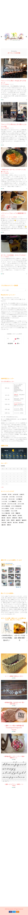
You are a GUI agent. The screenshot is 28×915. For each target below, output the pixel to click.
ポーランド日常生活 (5, 84)
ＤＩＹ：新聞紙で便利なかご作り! (14, 676)
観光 (9, 522)
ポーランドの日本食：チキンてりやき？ (13, 255)
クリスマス (19, 496)
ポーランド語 (5, 508)
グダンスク (11, 499)
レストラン (18, 508)
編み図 (18, 520)
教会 (14, 515)
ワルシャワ (14, 510)
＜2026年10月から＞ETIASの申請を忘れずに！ (7, 638)
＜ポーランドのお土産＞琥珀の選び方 (19, 638)
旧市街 (14, 517)
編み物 (24, 520)
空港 (12, 520)
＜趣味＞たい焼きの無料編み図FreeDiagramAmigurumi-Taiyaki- (14, 727)
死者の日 (16, 394)
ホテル (4, 503)
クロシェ (4, 499)
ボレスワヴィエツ (12, 503)
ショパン (4, 501)
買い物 (21, 522)
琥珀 (3, 520)
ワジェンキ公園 (5, 510)
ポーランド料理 (6, 506)
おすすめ (15, 494)
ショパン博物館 (12, 501)
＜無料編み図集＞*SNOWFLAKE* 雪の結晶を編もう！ (14, 703)
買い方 (15, 522)
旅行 (3, 517)
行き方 (4, 522)
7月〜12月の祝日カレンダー (7, 381)
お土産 (22, 494)
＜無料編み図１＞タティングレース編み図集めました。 (14, 757)
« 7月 (2, 487)
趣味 (4, 524)
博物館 (18, 513)
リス (12, 508)
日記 (9, 517)
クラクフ (11, 496)
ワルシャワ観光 (6, 513)
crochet (4, 494)
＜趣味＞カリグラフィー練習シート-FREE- (14, 785)
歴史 (20, 517)
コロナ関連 (19, 499)
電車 (9, 524)
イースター (5, 496)
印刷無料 (4, 515)
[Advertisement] (14, 15)
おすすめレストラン (5, 216)
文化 (20, 515)
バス (19, 501)
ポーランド (21, 503)
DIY (9, 494)
